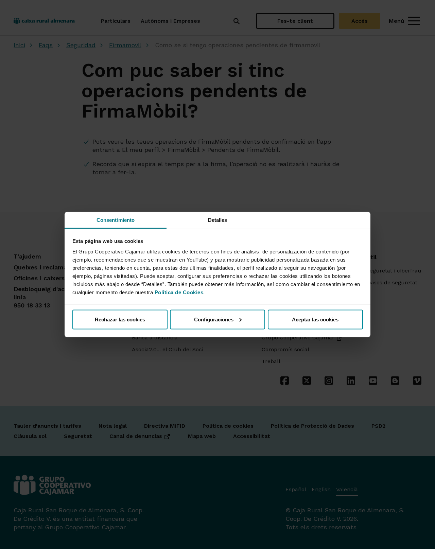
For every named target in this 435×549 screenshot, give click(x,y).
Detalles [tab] (217, 220)
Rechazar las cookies (120, 319)
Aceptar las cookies (315, 319)
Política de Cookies (179, 292)
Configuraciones (213, 319)
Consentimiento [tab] (116, 220)
